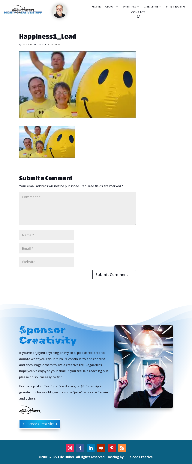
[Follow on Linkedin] (91, 448)
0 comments (54, 44)
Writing (129, 6)
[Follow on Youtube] (101, 448)
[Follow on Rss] (122, 448)
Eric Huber (27, 44)
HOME (96, 6)
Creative (151, 6)
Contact (138, 12)
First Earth (175, 6)
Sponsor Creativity (38, 424)
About (110, 6)
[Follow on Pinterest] (112, 448)
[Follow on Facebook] (80, 448)
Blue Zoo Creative (138, 457)
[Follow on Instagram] (70, 448)
